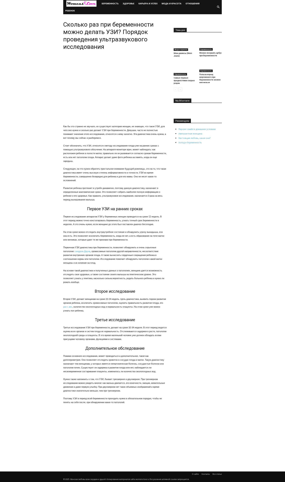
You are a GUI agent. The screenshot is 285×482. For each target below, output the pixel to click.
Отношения (193, 3)
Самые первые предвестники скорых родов (184, 80)
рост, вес (67, 306)
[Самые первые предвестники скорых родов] (185, 68)
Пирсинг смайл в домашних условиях (197, 129)
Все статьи (217, 474)
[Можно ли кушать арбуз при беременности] (210, 43)
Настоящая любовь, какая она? (194, 138)
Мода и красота (171, 3)
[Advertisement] (115, 429)
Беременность (110, 3)
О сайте (195, 474)
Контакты (206, 474)
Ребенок (70, 10)
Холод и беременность (190, 142)
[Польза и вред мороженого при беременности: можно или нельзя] (210, 66)
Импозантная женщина (190, 133)
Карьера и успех (147, 3)
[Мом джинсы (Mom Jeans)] (185, 43)
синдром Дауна (82, 251)
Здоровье (128, 3)
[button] (218, 7)
